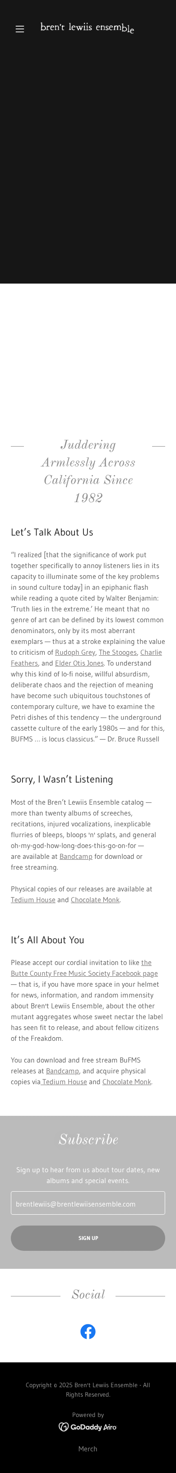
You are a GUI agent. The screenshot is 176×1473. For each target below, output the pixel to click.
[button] (22, 29)
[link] (88, 29)
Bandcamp (76, 856)
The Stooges (118, 652)
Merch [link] (88, 1448)
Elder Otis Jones (79, 662)
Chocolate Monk (95, 899)
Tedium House (33, 899)
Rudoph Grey (75, 652)
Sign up (88, 1238)
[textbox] (88, 1203)
